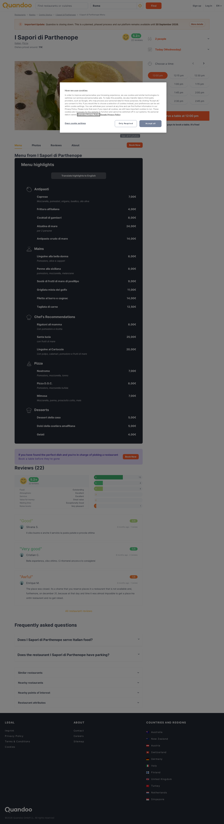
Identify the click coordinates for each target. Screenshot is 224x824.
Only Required (126, 123)
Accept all (150, 123)
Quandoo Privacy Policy (89, 114)
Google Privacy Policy (110, 114)
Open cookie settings (75, 123)
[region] (113, 107)
